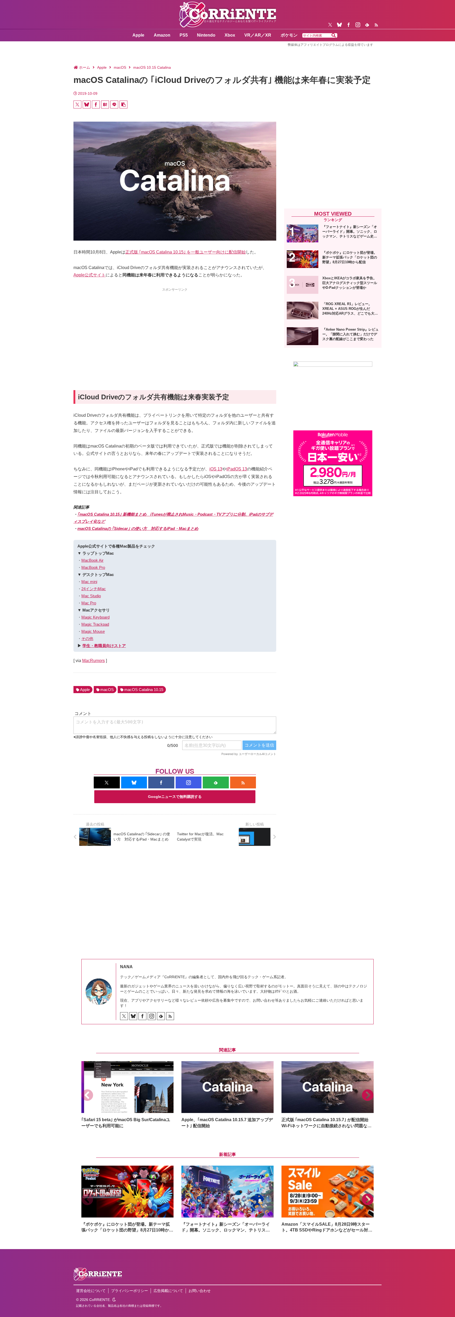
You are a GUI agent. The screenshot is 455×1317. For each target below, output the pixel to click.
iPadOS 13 (236, 469)
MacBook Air (92, 560)
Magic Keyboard (95, 617)
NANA (126, 967)
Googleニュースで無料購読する (175, 796)
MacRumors (93, 660)
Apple (85, 689)
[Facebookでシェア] (96, 104)
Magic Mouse (93, 631)
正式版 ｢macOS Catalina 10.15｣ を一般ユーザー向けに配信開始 (185, 252)
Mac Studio (91, 596)
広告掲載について (168, 1291)
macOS (107, 689)
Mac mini (89, 581)
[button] (333, 35)
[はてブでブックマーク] (105, 104)
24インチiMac (93, 589)
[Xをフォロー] (330, 25)
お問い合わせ (200, 1291)
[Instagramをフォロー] (358, 25)
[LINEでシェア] (114, 104)
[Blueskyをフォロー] (339, 25)
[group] (127, 1095)
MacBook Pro (93, 567)
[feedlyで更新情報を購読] (367, 25)
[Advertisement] (174, 329)
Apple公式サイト (89, 275)
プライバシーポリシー (129, 1291)
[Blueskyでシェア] (87, 104)
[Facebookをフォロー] (349, 25)
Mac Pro (88, 603)
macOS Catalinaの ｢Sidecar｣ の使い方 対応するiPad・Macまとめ (137, 528)
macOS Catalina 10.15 (143, 689)
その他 (87, 638)
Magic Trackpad (95, 624)
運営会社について (91, 1291)
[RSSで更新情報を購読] (376, 25)
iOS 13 (215, 469)
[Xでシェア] (77, 104)
